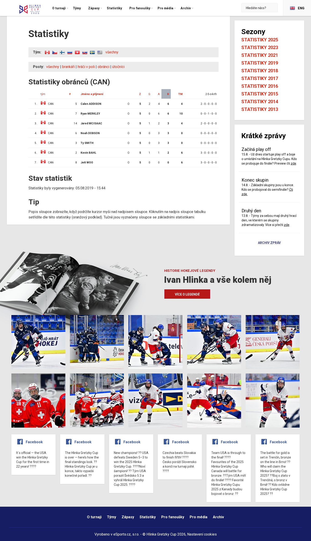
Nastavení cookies (202, 534)
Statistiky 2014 (259, 101)
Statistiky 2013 (259, 109)
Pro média (198, 517)
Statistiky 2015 (259, 94)
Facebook (34, 442)
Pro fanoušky (172, 517)
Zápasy (128, 517)
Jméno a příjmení (92, 94)
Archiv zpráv (269, 243)
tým (43, 94)
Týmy (111, 517)
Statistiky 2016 (259, 86)
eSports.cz (122, 534)
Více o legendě (187, 294)
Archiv (218, 517)
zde (293, 163)
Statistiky (148, 517)
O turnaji (94, 517)
